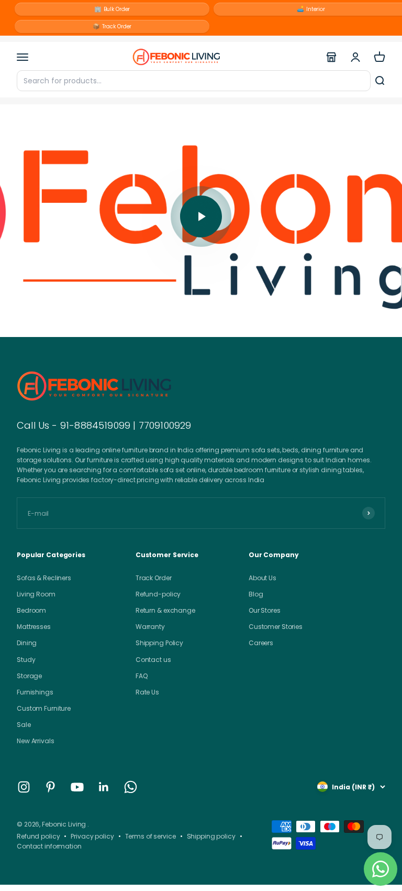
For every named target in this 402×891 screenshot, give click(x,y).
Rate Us (147, 692)
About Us (262, 577)
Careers (261, 642)
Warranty (150, 626)
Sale (24, 724)
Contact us (153, 659)
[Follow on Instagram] (24, 787)
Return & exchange (165, 610)
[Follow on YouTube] (77, 787)
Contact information (49, 846)
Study (26, 659)
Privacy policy (92, 836)
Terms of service (150, 836)
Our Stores (265, 610)
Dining (27, 642)
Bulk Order (112, 9)
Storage (29, 675)
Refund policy (38, 836)
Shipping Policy (159, 642)
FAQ (142, 675)
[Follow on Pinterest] (50, 787)
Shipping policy (211, 836)
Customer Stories (276, 626)
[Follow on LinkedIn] (104, 787)
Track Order (112, 26)
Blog (256, 594)
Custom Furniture (44, 708)
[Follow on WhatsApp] (131, 787)
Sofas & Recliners (44, 577)
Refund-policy (158, 594)
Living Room (36, 594)
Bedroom (31, 610)
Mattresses (34, 626)
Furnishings (35, 692)
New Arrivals (35, 740)
